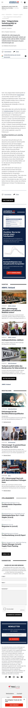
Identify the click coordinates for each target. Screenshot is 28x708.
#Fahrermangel (11, 442)
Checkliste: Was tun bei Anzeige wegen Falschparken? (11, 234)
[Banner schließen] (23, 699)
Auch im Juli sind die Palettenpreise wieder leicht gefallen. (13, 267)
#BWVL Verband (8, 288)
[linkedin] (18, 676)
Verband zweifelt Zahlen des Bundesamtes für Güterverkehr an (14, 367)
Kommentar (4, 588)
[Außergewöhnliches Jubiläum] (14, 328)
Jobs (8, 697)
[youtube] (10, 676)
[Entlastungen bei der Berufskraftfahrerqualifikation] (14, 400)
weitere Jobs (6, 554)
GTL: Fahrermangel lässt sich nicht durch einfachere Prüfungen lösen (14, 480)
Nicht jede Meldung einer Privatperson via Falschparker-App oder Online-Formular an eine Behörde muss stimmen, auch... (13, 240)
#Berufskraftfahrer (12, 409)
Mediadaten (10, 693)
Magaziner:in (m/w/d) (10, 526)
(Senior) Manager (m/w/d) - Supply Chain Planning (12, 545)
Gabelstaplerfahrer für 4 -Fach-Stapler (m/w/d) (13, 516)
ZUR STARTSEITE (8, 200)
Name (3, 582)
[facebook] (6, 677)
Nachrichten (9, 14)
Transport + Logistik (18, 14)
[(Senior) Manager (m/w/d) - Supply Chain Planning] (14, 542)
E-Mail (3, 576)
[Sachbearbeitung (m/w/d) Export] (10, 533)
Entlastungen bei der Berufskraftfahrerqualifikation (13, 412)
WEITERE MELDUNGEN (9, 378)
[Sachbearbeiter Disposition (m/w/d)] (10, 502)
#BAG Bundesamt (12, 363)
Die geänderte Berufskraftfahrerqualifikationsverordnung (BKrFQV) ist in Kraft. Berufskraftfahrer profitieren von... (14, 418)
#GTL (9, 475)
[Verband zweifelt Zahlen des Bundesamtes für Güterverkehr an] (14, 354)
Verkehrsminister (9, 111)
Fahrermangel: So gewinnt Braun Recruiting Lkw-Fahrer (14, 446)
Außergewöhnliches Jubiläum (13, 340)
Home (3, 14)
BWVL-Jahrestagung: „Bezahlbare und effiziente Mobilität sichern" (11, 310)
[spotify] (22, 676)
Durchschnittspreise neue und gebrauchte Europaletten (13, 263)
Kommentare (7, 51)
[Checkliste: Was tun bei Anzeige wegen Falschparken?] (14, 221)
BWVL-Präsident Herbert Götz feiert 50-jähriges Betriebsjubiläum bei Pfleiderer (13, 343)
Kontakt (19, 693)
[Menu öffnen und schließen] (2, 2)
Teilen (17, 51)
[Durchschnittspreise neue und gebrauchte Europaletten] (14, 251)
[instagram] (14, 676)
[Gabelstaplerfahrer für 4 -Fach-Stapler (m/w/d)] (13, 513)
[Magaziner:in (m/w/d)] (7, 524)
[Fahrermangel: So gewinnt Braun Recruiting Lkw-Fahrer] (14, 433)
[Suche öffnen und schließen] (21, 2)
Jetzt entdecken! (14, 705)
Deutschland (20, 94)
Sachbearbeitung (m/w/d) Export (14, 535)
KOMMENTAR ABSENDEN (14, 614)
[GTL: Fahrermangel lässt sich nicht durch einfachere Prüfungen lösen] (14, 467)
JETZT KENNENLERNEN (14, 272)
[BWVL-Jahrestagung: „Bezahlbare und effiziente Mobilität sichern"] (14, 297)
